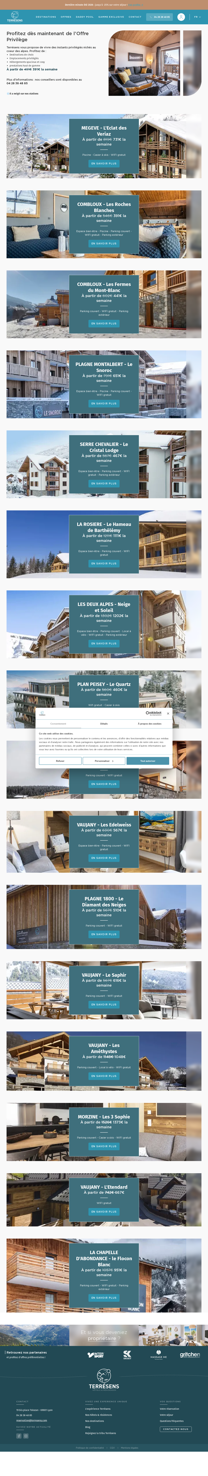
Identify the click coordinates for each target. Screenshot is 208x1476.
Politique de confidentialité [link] (90, 1448)
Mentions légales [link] (129, 1448)
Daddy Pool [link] (85, 17)
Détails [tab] (104, 723)
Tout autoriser (147, 761)
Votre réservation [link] (169, 1408)
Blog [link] (87, 1427)
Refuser (60, 761)
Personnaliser (102, 761)
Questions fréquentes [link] (171, 1421)
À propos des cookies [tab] (149, 723)
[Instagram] (26, 1436)
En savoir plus (104, 163)
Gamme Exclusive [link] (111, 17)
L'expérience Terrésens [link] (97, 1408)
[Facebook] (19, 1436)
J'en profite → (135, 4)
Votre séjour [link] (166, 1414)
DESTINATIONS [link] (46, 17)
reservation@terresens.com (31, 1420)
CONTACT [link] (135, 17)
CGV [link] (112, 1448)
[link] (104, 5)
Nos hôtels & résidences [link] (98, 1414)
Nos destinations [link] (94, 1421)
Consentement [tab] (58, 723)
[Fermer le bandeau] (168, 713)
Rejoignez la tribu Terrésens (100, 1433)
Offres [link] (66, 17)
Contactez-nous (176, 1429)
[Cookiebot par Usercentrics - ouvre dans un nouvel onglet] (148, 713)
